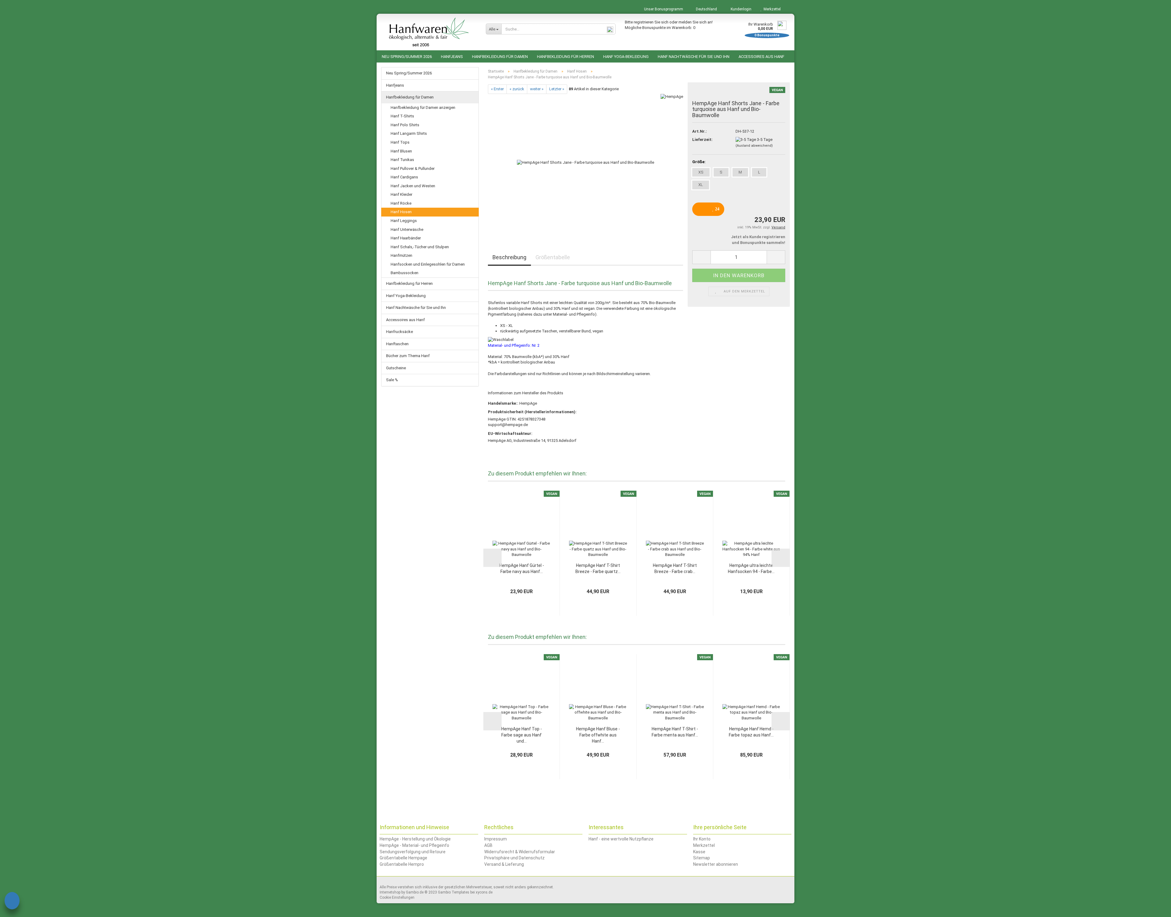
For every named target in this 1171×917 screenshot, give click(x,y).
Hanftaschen (397, 344)
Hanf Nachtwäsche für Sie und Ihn (693, 56)
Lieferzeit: (702, 139)
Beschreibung (509, 257)
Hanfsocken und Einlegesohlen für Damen (428, 264)
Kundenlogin (740, 9)
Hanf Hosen (401, 212)
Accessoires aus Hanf (761, 56)
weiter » (536, 89)
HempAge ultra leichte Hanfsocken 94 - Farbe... (751, 568)
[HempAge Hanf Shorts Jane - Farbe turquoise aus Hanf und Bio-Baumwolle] (585, 162)
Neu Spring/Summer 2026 (407, 56)
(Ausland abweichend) (754, 146)
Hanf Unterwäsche (407, 229)
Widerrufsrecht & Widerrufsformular (519, 851)
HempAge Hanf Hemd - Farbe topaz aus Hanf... (751, 731)
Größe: (699, 161)
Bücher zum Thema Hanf (408, 355)
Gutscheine (396, 368)
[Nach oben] (1154, 907)
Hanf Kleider (401, 194)
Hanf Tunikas (402, 159)
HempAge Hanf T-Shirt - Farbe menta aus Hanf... (675, 731)
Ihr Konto (702, 838)
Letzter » (556, 89)
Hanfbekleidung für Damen (500, 56)
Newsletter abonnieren (715, 864)
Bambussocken (404, 272)
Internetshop (390, 892)
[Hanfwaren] (429, 32)
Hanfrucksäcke (399, 331)
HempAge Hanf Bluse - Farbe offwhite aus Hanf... (598, 734)
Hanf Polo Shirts (405, 125)
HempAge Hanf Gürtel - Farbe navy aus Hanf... (521, 568)
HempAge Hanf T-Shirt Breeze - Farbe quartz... (598, 568)
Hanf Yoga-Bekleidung (626, 56)
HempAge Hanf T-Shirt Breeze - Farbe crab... (675, 568)
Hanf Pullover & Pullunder (413, 168)
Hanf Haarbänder (406, 238)
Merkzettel (771, 9)
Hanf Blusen (401, 151)
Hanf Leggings (404, 220)
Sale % (392, 380)
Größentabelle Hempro (402, 864)
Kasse (699, 851)
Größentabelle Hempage (403, 857)
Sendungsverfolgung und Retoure (413, 851)
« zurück (517, 89)
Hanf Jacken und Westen (413, 186)
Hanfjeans (452, 56)
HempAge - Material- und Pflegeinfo (414, 845)
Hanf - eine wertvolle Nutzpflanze (621, 838)
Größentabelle (552, 257)
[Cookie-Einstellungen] (12, 901)
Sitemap (701, 857)
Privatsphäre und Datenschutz (514, 857)
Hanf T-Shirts (402, 116)
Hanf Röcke (401, 203)
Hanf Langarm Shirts (409, 133)
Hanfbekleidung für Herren (565, 56)
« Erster (497, 89)
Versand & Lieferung (504, 864)
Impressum (495, 838)
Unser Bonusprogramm (663, 9)
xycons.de (484, 892)
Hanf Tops (400, 142)
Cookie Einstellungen (397, 897)
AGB (488, 845)
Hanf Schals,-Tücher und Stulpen (420, 247)
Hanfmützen (401, 255)
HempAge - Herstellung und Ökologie (415, 838)
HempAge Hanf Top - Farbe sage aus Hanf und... (521, 734)
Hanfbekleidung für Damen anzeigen (423, 107)
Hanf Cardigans (404, 177)
